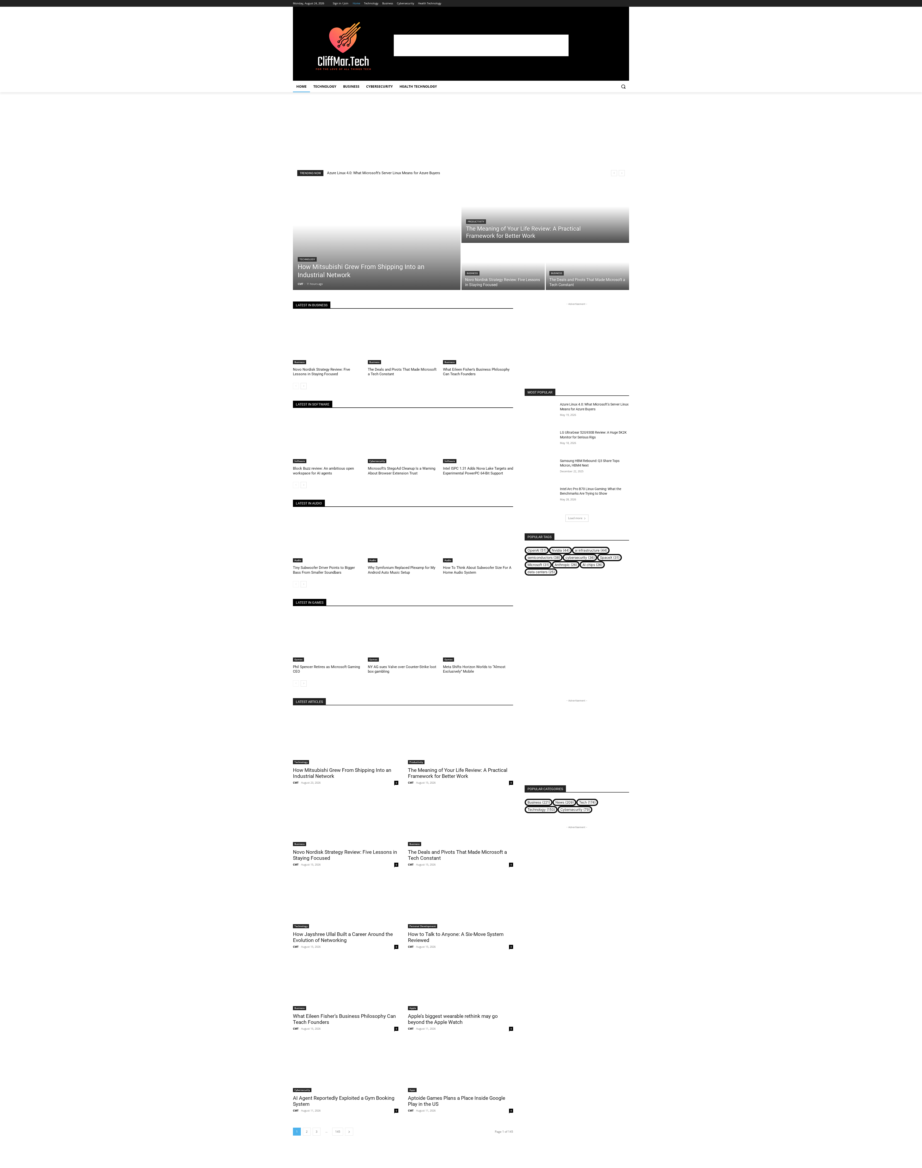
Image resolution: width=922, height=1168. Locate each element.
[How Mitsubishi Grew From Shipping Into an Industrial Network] (377, 236)
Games (298, 659)
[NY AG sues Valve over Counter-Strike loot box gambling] (403, 637)
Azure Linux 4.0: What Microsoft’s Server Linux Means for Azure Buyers (383, 173)
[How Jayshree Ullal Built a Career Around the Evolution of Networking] (345, 901)
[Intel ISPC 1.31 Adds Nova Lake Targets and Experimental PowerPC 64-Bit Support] (478, 438)
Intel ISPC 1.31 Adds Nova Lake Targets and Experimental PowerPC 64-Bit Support (478, 470)
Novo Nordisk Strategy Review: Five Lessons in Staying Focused (321, 371)
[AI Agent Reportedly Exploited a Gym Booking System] (345, 1065)
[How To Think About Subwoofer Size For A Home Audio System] (478, 537)
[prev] (614, 173)
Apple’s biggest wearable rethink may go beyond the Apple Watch (453, 1019)
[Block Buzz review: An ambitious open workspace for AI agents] (328, 438)
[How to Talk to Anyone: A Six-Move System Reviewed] (460, 901)
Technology (307, 259)
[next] (622, 173)
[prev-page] (296, 386)
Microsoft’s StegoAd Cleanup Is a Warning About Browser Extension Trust (401, 470)
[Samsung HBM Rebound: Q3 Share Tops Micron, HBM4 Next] (540, 469)
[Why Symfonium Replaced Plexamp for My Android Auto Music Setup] (403, 537)
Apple (412, 1008)
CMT (295, 782)
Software (299, 461)
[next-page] (304, 386)
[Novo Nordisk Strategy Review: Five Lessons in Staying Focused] (503, 267)
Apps (412, 1090)
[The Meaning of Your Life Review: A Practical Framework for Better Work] (545, 212)
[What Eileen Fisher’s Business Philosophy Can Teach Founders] (478, 339)
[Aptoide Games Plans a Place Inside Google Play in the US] (460, 1065)
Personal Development (422, 926)
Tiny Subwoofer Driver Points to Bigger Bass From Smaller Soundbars (324, 570)
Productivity (476, 221)
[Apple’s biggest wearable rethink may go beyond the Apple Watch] (460, 984)
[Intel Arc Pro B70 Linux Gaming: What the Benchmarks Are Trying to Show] (540, 498)
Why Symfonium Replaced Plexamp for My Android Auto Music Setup (401, 570)
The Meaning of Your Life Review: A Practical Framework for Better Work (457, 773)
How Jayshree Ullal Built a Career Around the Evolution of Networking (343, 937)
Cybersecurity (377, 461)
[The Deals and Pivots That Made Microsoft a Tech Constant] (587, 267)
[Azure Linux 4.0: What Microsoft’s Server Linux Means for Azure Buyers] (540, 413)
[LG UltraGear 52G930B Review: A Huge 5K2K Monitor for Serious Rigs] (540, 441)
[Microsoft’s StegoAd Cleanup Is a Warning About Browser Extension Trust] (403, 438)
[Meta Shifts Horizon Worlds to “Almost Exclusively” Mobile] (478, 637)
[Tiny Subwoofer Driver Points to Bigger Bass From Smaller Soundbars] (328, 537)
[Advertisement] (481, 45)
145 (337, 1132)
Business (472, 273)
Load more (575, 518)
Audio (297, 560)
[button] (623, 86)
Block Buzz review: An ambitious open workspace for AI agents (323, 470)
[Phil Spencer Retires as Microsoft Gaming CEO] (328, 637)
